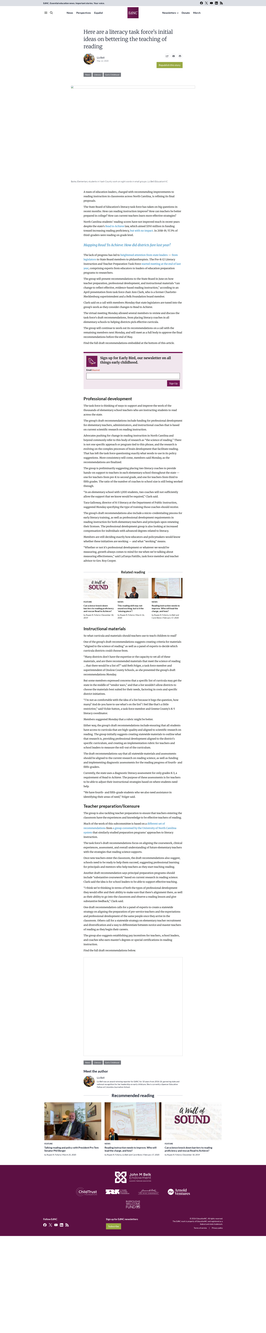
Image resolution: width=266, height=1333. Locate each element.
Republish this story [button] (169, 65)
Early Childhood (112, 74)
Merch (196, 12)
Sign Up (173, 383)
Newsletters (169, 12)
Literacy (97, 74)
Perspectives (83, 12)
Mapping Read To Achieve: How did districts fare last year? (127, 245)
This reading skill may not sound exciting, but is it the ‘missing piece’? (131, 608)
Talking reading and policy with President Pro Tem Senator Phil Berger (71, 1149)
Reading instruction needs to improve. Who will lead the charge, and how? (166, 608)
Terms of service (200, 1228)
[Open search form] (51, 12)
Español (98, 12)
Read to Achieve (114, 226)
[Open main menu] (45, 12)
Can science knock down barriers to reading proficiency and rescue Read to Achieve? (99, 608)
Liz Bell (101, 57)
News (70, 12)
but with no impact (141, 230)
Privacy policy (217, 1228)
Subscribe (113, 1226)
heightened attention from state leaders (144, 255)
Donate (186, 12)
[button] (173, 56)
